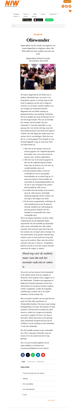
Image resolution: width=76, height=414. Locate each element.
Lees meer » (51, 400)
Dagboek (38, 34)
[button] (23, 355)
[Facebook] (66, 6)
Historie (16, 16)
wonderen (40, 362)
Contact (26, 16)
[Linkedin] (69, 6)
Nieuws (25, 14)
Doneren (34, 16)
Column (43, 14)
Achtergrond (52, 14)
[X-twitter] (63, 6)
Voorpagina (16, 14)
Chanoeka (31, 362)
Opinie (35, 14)
